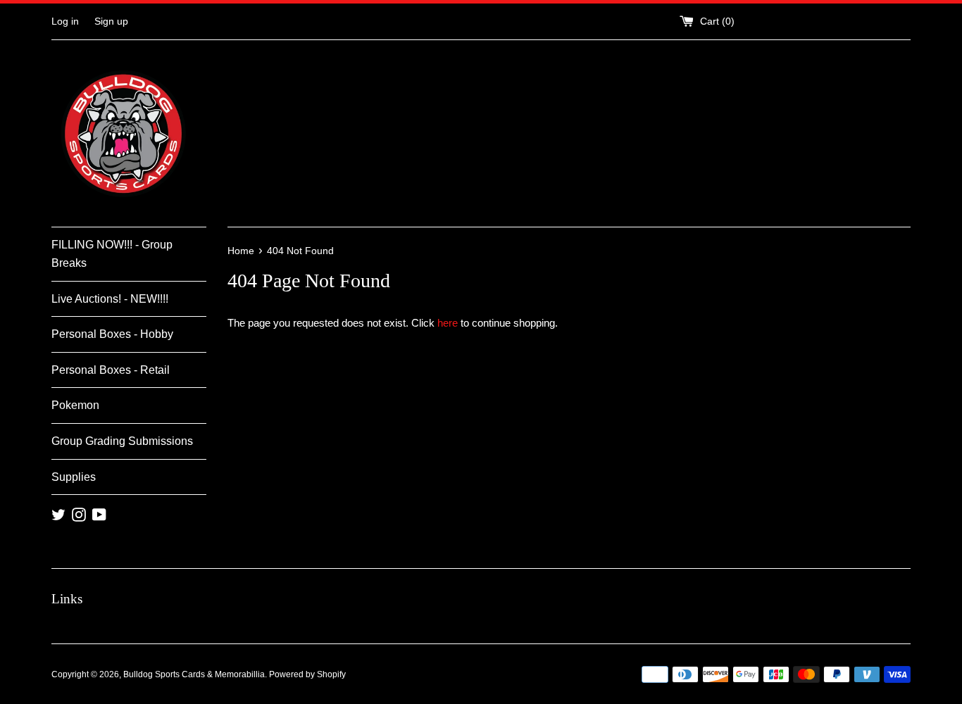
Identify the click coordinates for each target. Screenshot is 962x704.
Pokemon (75, 405)
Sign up (111, 21)
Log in (65, 21)
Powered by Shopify (307, 674)
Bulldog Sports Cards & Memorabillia (194, 674)
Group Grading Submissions (122, 441)
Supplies (73, 477)
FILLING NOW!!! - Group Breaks (112, 254)
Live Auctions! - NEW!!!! (109, 299)
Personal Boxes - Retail (110, 370)
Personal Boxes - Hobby (112, 334)
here (447, 323)
